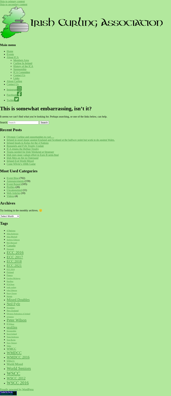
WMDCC (14, 353)
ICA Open (10, 284)
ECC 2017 (15, 257)
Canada (11, 245)
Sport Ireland (12, 334)
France (10, 275)
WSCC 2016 (18, 382)
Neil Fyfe (13, 304)
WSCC (13, 373)
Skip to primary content (12, 1)
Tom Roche (11, 340)
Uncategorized (14, 190)
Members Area (21, 60)
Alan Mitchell (12, 237)
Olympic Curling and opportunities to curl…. (30, 137)
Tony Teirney (12, 343)
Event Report (14, 184)
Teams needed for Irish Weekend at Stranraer (30, 151)
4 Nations (11, 230)
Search (3, 122)
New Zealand (13, 310)
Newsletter (11, 308)
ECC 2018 (14, 261)
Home (10, 51)
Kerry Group (12, 293)
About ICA (13, 57)
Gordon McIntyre (13, 278)
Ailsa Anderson (12, 234)
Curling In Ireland (22, 63)
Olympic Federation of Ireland (18, 314)
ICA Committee (21, 72)
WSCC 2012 (16, 378)
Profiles (11, 187)
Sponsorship (19, 69)
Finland (10, 272)
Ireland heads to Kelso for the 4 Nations (28, 143)
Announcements (15, 181)
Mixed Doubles (18, 300)
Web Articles (13, 193)
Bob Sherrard (12, 243)
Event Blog (13, 178)
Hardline (10, 281)
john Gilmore (12, 290)
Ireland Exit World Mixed (20, 161)
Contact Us (19, 75)
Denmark (10, 249)
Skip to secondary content (13, 4)
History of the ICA (23, 66)
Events (10, 54)
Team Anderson (13, 337)
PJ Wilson (10, 324)
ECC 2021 (14, 266)
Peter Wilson (17, 320)
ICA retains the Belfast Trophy (23, 149)
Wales (9, 346)
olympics (10, 317)
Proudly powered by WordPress (17, 389)
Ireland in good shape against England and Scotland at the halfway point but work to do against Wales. (61, 139)
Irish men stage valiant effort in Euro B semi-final (33, 155)
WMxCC (11, 361)
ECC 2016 (15, 252)
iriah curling (11, 287)
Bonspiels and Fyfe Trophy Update (25, 145)
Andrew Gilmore (13, 240)
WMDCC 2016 (18, 357)
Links (16, 78)
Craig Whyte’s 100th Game (21, 163)
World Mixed (15, 364)
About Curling (14, 81)
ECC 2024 (11, 269)
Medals (9, 296)
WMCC (11, 348)
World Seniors (19, 368)
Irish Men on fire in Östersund (22, 157)
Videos (10, 196)
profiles (12, 327)
